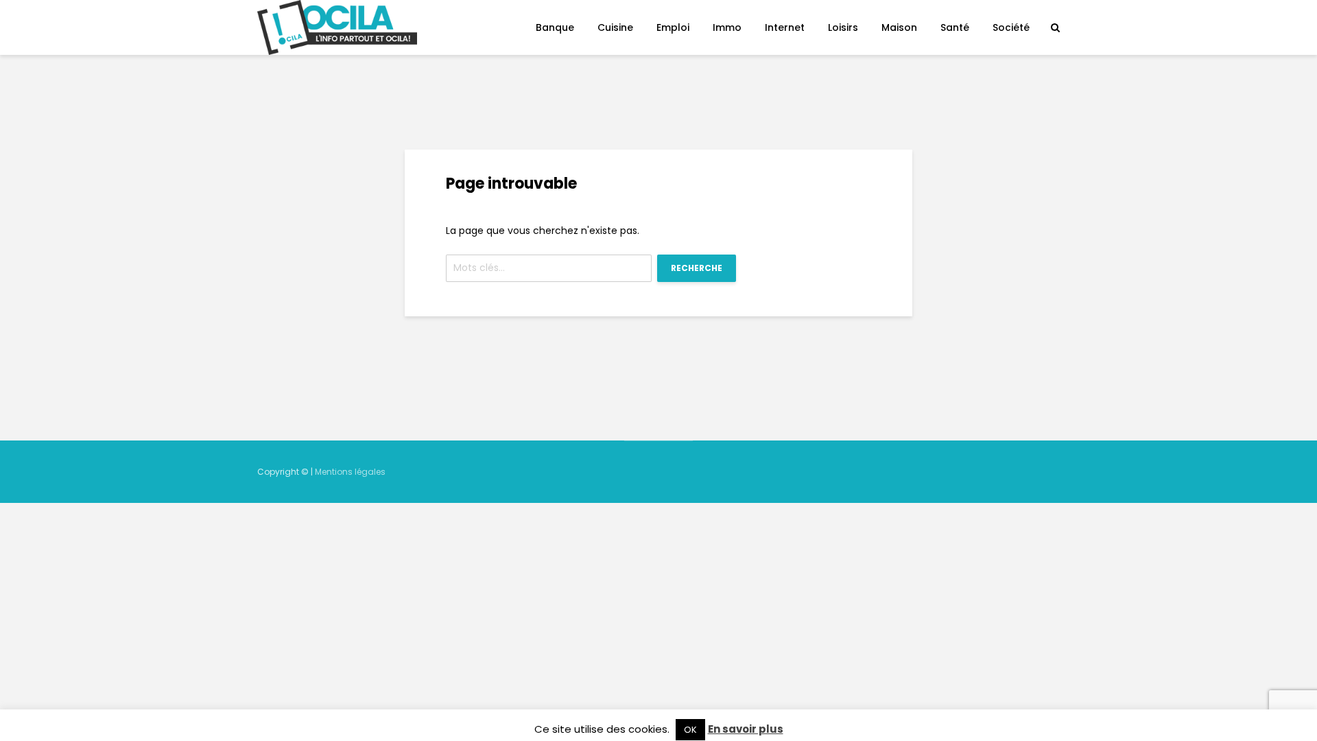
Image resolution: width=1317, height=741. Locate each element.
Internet (785, 27)
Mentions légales (350, 472)
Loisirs (843, 27)
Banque (555, 27)
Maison (899, 27)
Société (1011, 27)
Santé (954, 27)
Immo (727, 27)
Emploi (672, 27)
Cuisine (615, 27)
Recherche (696, 268)
